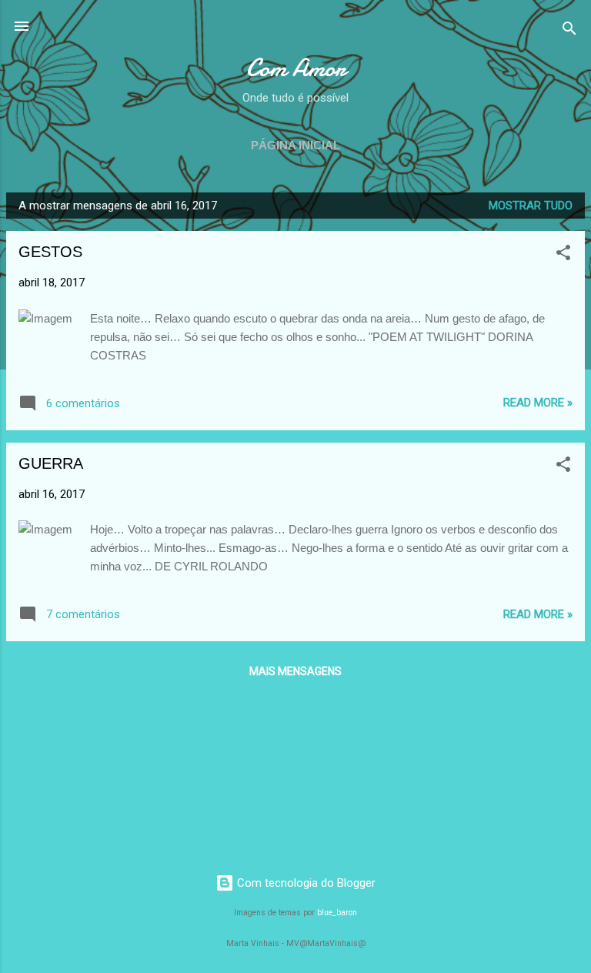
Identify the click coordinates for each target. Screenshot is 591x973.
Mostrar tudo (531, 205)
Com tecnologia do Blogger (305, 883)
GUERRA (50, 463)
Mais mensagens (295, 671)
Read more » (538, 403)
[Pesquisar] (569, 31)
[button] (563, 255)
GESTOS (50, 251)
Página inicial (295, 145)
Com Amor (296, 68)
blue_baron (337, 913)
